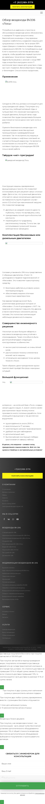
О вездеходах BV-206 (9, 532)
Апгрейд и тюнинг (8, 611)
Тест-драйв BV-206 (8, 552)
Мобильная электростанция (11, 573)
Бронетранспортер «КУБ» (10, 599)
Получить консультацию (22, 7)
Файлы (4, 495)
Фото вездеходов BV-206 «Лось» (12, 544)
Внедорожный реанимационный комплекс (16, 590)
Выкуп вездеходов (8, 632)
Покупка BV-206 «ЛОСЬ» (10, 550)
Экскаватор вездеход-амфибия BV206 (14, 585)
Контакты (5, 500)
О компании (6, 489)
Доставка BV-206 (7, 555)
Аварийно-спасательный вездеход (13, 588)
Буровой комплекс (8, 567)
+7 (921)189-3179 (23, 2)
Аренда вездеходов (8, 629)
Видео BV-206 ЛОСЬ (9, 547)
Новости (5, 498)
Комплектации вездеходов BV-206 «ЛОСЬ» (16, 538)
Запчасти (5, 617)
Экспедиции (6, 638)
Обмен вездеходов (8, 635)
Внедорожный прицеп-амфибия (13, 596)
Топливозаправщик (8, 582)
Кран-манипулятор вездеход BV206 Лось (15, 570)
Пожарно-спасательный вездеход (13, 593)
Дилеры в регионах (8, 492)
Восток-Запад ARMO (9, 503)
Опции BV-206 (7, 541)
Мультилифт (6, 579)
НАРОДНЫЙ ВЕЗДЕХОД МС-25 (12, 506)
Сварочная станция (8, 576)
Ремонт (4, 614)
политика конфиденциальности (16, 647)
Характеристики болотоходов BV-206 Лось (16, 535)
